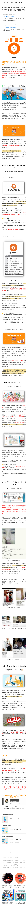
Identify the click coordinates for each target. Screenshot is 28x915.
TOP (25, 912)
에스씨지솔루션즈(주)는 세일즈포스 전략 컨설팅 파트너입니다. (13, 29)
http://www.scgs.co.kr (8, 25)
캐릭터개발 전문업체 (8, 17)
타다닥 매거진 (6, 858)
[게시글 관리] (8, 852)
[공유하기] (6, 852)
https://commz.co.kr (7, 14)
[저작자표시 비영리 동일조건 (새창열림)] (18, 852)
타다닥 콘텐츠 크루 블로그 (14, 3)
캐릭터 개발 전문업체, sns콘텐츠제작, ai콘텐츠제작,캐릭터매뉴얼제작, (13, 19)
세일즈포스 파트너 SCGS (9, 27)
